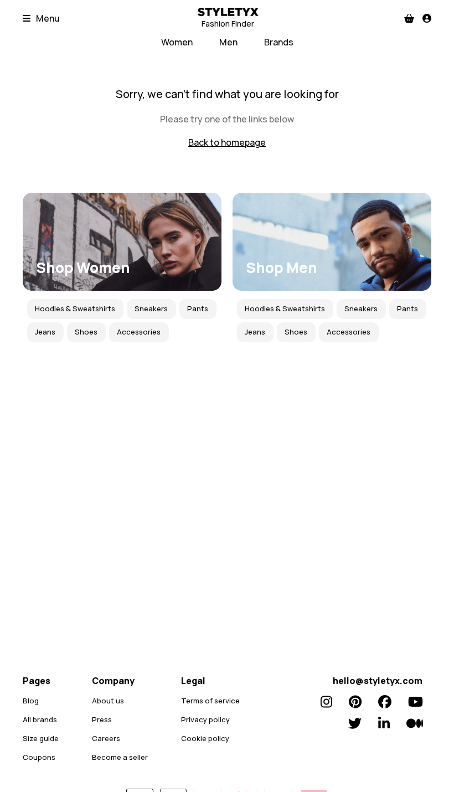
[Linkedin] (384, 723)
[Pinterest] (355, 701)
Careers (106, 738)
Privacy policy (205, 719)
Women (177, 42)
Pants (197, 308)
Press (102, 719)
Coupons (39, 757)
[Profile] (426, 18)
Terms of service (210, 701)
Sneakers (151, 308)
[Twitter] (355, 723)
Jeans (45, 332)
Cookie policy (205, 738)
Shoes (86, 332)
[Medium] (414, 723)
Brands (278, 42)
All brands (40, 719)
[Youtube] (415, 701)
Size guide (41, 738)
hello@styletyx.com (377, 681)
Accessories (139, 332)
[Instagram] (326, 701)
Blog (31, 701)
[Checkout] (409, 18)
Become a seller (120, 757)
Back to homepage (227, 142)
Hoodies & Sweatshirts (75, 308)
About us (108, 701)
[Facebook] (384, 701)
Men (228, 42)
